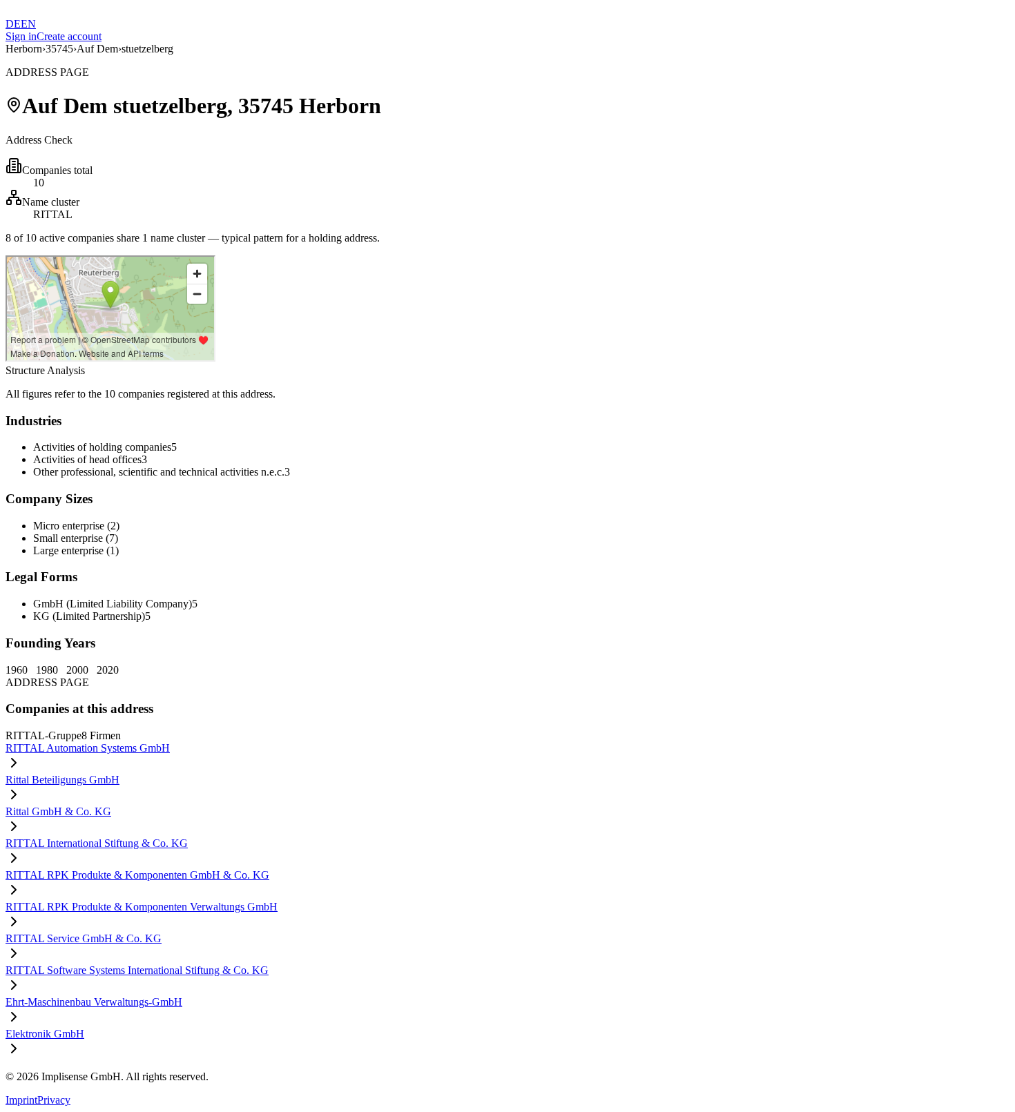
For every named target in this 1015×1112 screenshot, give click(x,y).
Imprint (21, 1100)
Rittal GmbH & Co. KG (58, 811)
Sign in (21, 36)
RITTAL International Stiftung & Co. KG (97, 843)
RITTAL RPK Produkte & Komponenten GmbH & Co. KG (137, 875)
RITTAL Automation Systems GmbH (88, 748)
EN (28, 24)
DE (13, 24)
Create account (69, 36)
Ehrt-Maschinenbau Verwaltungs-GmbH (94, 1002)
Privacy (53, 1100)
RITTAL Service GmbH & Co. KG (84, 938)
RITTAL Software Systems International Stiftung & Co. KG (137, 970)
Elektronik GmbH (45, 1034)
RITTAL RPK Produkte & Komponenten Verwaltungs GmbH (142, 907)
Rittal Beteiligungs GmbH (62, 780)
